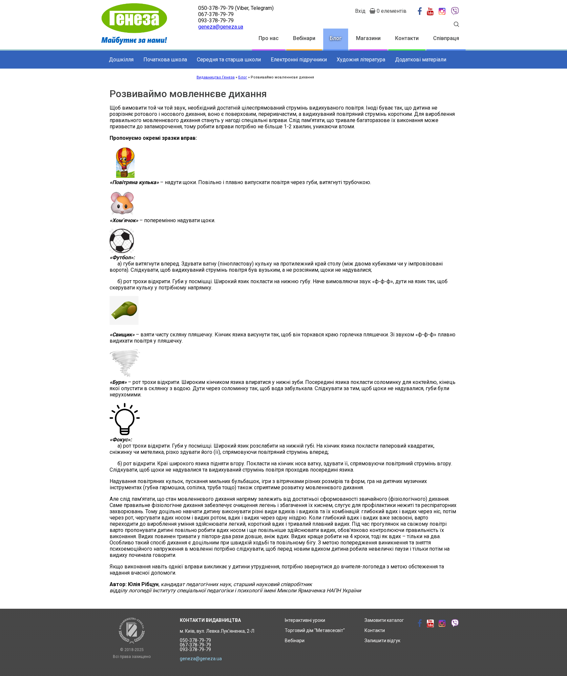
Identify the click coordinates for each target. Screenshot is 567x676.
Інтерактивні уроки (305, 620)
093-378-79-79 (216, 20)
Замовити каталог (384, 620)
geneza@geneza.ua (220, 27)
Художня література (361, 59)
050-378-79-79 (216, 8)
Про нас (269, 38)
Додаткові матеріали (420, 59)
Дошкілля (121, 59)
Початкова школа (165, 59)
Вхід (360, 11)
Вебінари (304, 38)
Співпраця (446, 38)
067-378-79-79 (216, 14)
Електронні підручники (299, 59)
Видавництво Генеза (216, 77)
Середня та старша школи (229, 59)
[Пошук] (456, 25)
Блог (336, 38)
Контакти (407, 38)
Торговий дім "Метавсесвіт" (315, 630)
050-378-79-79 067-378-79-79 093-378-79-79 (195, 645)
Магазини (368, 38)
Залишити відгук (382, 640)
